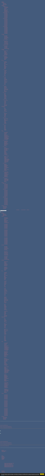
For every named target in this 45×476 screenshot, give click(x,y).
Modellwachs (5, 376)
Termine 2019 (6, 400)
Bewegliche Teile (6, 143)
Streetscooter (6, 100)
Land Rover (5, 82)
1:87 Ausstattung (5, 207)
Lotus (5, 84)
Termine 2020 (6, 188)
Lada (4, 80)
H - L (3, 76)
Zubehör (5, 340)
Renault (5, 98)
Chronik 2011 (5, 235)
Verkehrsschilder (6, 179)
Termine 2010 (6, 196)
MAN (4, 119)
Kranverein (5, 8)
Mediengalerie (3, 457)
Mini (4, 90)
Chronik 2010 (5, 25)
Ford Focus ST (6, 42)
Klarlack (5, 156)
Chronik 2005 (5, 240)
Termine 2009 (6, 197)
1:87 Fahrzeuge (5, 206)
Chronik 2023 (5, 15)
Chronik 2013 (5, 23)
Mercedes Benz (6, 299)
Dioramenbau (6, 150)
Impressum (4, 3)
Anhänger (5, 61)
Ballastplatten (6, 351)
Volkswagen (5, 315)
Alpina (5, 273)
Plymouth (5, 96)
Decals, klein (5, 358)
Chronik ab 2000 (5, 26)
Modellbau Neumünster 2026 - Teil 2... (9, 466)
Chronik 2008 (5, 27)
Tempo (5, 338)
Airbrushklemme (6, 345)
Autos (2, 455)
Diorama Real (6, 39)
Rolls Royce (5, 309)
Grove (5, 109)
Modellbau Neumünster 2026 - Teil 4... (9, 465)
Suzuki (5, 312)
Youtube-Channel (23, 209)
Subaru (5, 101)
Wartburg (5, 105)
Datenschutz (3, 471)
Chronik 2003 (5, 31)
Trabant (5, 102)
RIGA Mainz (5, 268)
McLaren (5, 88)
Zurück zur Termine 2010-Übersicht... (4, 445)
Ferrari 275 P (5, 40)
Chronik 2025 (5, 224)
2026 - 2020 (4, 183)
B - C (3, 140)
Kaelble (5, 114)
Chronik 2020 (5, 17)
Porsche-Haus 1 (6, 253)
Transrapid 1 (5, 46)
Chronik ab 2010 (5, 18)
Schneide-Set (5, 174)
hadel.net (3, 450)
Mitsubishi (5, 91)
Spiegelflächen (6, 175)
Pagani (5, 94)
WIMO (5, 59)
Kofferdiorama (6, 157)
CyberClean (5, 356)
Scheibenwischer (6, 172)
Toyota (5, 103)
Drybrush (5, 361)
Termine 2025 (6, 184)
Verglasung (5, 178)
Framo (5, 286)
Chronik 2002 (5, 242)
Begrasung (5, 353)
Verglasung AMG (6, 389)
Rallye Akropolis (6, 44)
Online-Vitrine (4, 214)
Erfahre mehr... (3, 475)
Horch (5, 78)
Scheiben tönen (6, 382)
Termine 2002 (6, 202)
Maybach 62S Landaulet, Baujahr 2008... (9, 463)
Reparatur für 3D (6, 169)
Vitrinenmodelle (6, 180)
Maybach (5, 297)
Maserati (5, 86)
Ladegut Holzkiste (6, 369)
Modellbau (3, 456)
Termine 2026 (6, 394)
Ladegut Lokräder (6, 160)
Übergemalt (5, 176)
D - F (3, 146)
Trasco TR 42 (5, 258)
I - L (3, 155)
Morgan (5, 302)
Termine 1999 (6, 415)
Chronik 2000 (5, 33)
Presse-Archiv (3, 472)
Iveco (5, 112)
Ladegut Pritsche (6, 371)
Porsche (5, 97)
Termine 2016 (6, 402)
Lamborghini (5, 291)
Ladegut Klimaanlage (6, 159)
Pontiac (5, 307)
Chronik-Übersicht (6, 222)
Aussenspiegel (6, 139)
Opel (4, 304)
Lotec (5, 294)
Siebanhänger (6, 45)
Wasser (5, 181)
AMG (4, 63)
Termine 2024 (6, 185)
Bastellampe (5, 142)
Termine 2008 (6, 198)
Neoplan (5, 120)
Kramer (5, 325)
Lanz (4, 116)
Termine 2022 (6, 397)
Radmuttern (5, 168)
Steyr (5, 127)
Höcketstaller (6, 53)
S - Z (3, 124)
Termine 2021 (6, 187)
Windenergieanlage (6, 48)
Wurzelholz (5, 392)
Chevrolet (5, 70)
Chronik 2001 (5, 32)
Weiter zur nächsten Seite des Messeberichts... (6, 426)
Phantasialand (6, 57)
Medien (5, 219)
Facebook (28, 209)
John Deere (5, 113)
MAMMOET (5, 56)
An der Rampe (6, 37)
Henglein (5, 263)
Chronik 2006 (5, 29)
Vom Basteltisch (6, 7)
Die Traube (5, 38)
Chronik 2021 (5, 227)
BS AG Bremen (6, 50)
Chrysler (5, 281)
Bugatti (5, 278)
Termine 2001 (6, 203)
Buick (5, 68)
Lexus (5, 83)
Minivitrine (5, 164)
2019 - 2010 (4, 189)
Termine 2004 (6, 201)
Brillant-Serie (5, 10)
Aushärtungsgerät (6, 348)
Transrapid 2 (5, 47)
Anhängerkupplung (6, 136)
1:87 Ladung (4, 418)
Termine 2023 (6, 186)
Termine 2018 (6, 190)
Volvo (5, 128)
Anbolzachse (5, 135)
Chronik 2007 (5, 28)
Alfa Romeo (5, 62)
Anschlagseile (6, 137)
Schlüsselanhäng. (6, 384)
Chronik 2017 (5, 20)
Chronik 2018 (5, 230)
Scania (5, 335)
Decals (5, 147)
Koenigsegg (5, 79)
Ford (4, 75)
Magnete (5, 374)
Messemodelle (6, 9)
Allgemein (4, 6)
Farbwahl (5, 363)
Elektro (5, 151)
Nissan (5, 93)
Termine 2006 (6, 410)
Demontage (5, 149)
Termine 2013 (6, 194)
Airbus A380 (5, 36)
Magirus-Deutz (6, 118)
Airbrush (5, 134)
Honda (5, 77)
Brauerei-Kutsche (6, 248)
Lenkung (5, 162)
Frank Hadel (17, 209)
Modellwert (5, 166)
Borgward (5, 66)
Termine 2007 (6, 199)
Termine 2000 (6, 204)
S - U (3, 171)
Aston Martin (5, 64)
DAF (4, 107)
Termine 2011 (6, 195)
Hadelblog (3, 458)
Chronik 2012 (5, 24)
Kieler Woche (5, 54)
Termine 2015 (6, 192)
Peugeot (5, 95)
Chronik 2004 (5, 30)
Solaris (5, 126)
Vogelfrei (3, 459)
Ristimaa (5, 58)
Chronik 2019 (5, 19)
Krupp (5, 115)
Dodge (5, 73)
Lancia (5, 81)
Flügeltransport (6, 41)
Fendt (5, 108)
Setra (5, 125)
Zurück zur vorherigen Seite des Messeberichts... (6, 427)
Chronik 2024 (5, 14)
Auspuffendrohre (6, 138)
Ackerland (5, 133)
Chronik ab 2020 (5, 12)
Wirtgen (5, 129)
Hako (5, 110)
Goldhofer (5, 320)
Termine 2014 (6, 193)
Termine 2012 (6, 405)
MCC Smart (5, 87)
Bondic (5, 145)
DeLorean (5, 72)
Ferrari (5, 284)
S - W (3, 99)
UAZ (4, 104)
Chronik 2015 (5, 232)
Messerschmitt (6, 89)
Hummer (5, 289)
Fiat (4, 74)
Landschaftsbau (6, 161)
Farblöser (5, 152)
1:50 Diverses (4, 208)
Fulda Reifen (5, 52)
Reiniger (5, 379)
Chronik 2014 (5, 22)
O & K (5, 121)
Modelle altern (6, 165)
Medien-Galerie (5, 4)
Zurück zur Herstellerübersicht (4, 425)
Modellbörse (5, 11)
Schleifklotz (5, 173)
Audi (4, 65)
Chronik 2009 (5, 237)
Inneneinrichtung (6, 366)
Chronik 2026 (5, 13)
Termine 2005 (6, 200)
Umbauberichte (6, 387)
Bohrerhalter (5, 144)
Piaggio (5, 122)
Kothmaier (5, 55)
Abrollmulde (5, 35)
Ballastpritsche (6, 141)
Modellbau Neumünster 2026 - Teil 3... (9, 464)
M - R (3, 117)
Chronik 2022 (5, 16)
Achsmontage (6, 132)
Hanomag (5, 111)
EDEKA (5, 51)
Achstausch (5, 343)
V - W (3, 177)
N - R (3, 92)
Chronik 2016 (5, 21)
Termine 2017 (6, 191)
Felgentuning (5, 153)
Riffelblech (5, 170)
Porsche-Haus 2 (6, 43)
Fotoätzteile (5, 154)
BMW (5, 276)
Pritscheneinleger (6, 167)
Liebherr (5, 327)
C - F (3, 69)
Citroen (5, 71)
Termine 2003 (6, 412)
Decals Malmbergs (6, 148)
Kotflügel (5, 158)
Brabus (5, 67)
